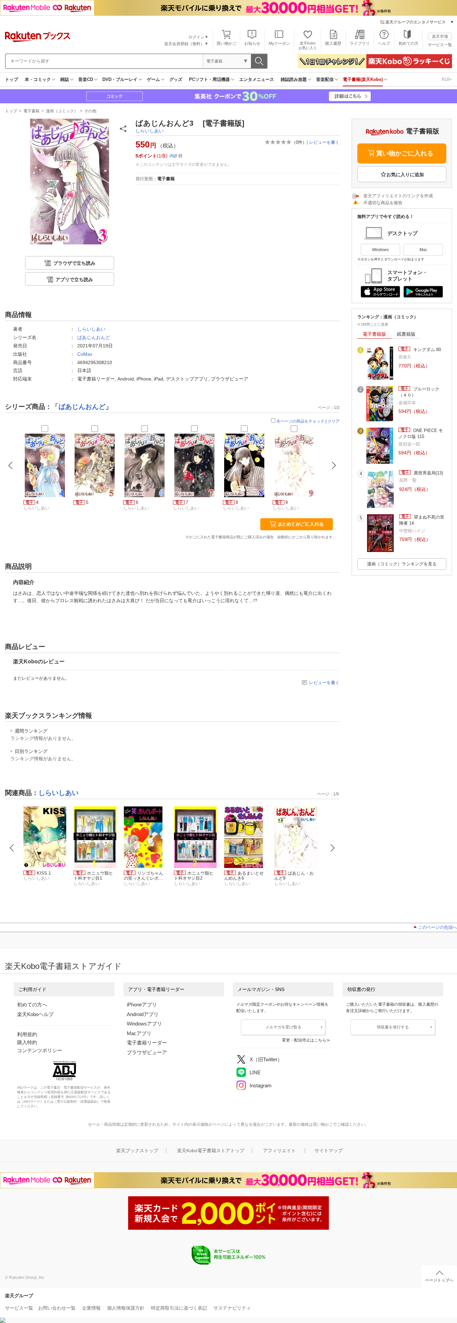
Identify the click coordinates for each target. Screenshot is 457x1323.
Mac (423, 249)
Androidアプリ (143, 1014)
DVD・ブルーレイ (120, 79)
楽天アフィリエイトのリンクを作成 (398, 195)
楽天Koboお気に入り (307, 45)
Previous (12, 848)
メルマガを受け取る (283, 1027)
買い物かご (226, 43)
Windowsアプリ (144, 1023)
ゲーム (153, 79)
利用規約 (27, 1034)
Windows (380, 249)
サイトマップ (328, 1150)
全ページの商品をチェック (300, 421)
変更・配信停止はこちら (304, 1040)
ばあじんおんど (93, 337)
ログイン (196, 37)
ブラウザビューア (147, 1052)
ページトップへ (439, 1280)
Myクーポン (279, 43)
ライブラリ (360, 43)
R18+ (447, 79)
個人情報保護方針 (126, 1308)
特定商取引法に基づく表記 (179, 1308)
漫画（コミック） (62, 111)
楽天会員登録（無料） (184, 44)
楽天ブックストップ (137, 1150)
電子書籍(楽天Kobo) (363, 79)
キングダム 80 (426, 349)
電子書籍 (31, 111)
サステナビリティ (232, 1308)
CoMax (84, 354)
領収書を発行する (393, 1027)
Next (332, 848)
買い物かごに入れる (404, 153)
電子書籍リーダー (147, 1042)
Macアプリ (139, 1033)
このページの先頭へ (437, 927)
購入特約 (27, 1042)
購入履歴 (333, 43)
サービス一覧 (440, 44)
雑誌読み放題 (294, 79)
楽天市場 (440, 36)
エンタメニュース (256, 79)
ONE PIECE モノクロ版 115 (420, 433)
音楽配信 (325, 79)
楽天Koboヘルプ (35, 1014)
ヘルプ (384, 43)
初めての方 (408, 43)
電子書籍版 (374, 334)
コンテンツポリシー (39, 1050)
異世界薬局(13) (428, 472)
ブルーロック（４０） (418, 392)
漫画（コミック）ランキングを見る (402, 563)
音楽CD (85, 79)
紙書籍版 (406, 334)
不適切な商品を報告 (382, 202)
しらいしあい (149, 130)
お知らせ (252, 43)
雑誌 (64, 79)
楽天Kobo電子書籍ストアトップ (210, 1150)
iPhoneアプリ (142, 1004)
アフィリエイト (279, 1150)
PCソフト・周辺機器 (209, 79)
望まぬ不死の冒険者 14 (421, 520)
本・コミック (38, 79)
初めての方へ (32, 1004)
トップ (11, 79)
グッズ (175, 79)
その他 (90, 111)
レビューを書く (324, 142)
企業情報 (91, 1308)
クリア (334, 421)
